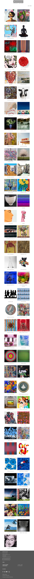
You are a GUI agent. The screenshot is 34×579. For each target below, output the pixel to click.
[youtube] (6, 571)
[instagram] (4, 571)
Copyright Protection (5, 575)
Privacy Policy (4, 574)
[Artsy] (9, 571)
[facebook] (3, 571)
